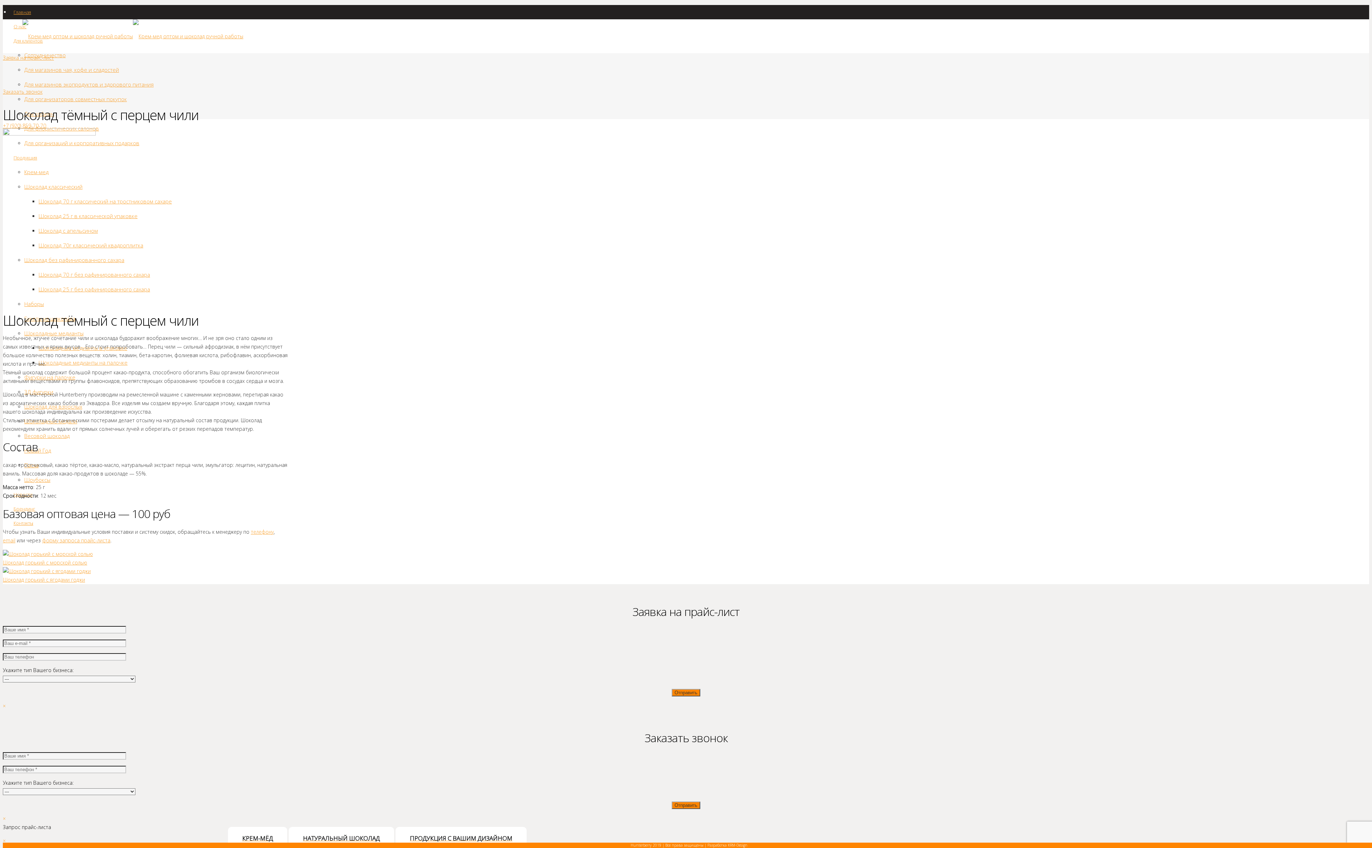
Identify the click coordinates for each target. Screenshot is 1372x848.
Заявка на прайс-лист (28, 57)
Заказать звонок (23, 91)
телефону (262, 531)
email (9, 540)
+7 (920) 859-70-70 (24, 125)
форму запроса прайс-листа (76, 540)
